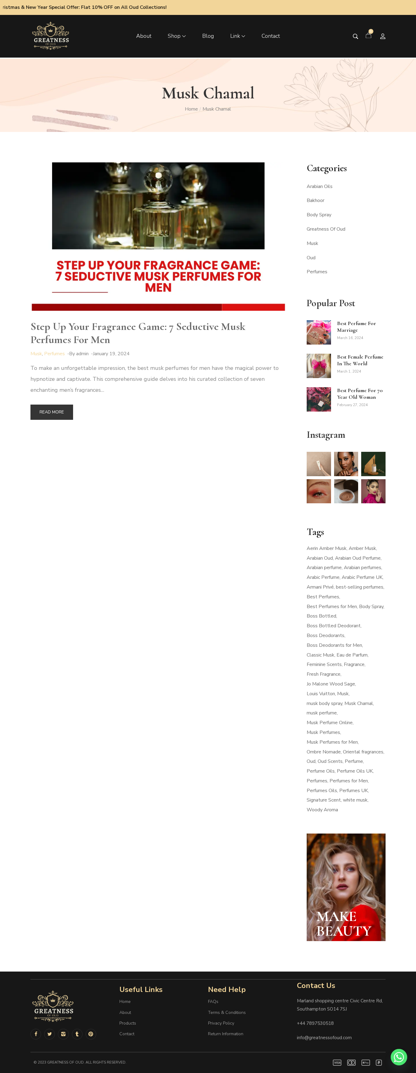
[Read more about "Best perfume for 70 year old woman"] (319, 399)
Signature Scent (324, 800)
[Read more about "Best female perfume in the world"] (319, 366)
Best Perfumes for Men (332, 606)
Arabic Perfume (323, 577)
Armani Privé (320, 587)
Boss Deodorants (325, 635)
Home (191, 109)
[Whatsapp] (399, 1057)
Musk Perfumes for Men (332, 742)
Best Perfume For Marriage (356, 326)
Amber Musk (362, 548)
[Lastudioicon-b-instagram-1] (63, 1034)
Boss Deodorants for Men (334, 645)
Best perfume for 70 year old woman (360, 393)
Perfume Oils (321, 771)
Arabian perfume (324, 567)
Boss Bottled (321, 616)
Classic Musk (320, 655)
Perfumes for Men (349, 780)
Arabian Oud (320, 558)
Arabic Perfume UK (362, 577)
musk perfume (322, 713)
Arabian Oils (320, 186)
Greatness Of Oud (326, 229)
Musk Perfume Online (330, 722)
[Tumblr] (77, 1034)
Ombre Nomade (324, 752)
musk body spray (324, 703)
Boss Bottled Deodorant (334, 625)
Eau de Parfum (352, 655)
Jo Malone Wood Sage (331, 684)
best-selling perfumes (359, 587)
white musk (355, 800)
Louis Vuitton (321, 693)
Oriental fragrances (363, 752)
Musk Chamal (358, 703)
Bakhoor (315, 200)
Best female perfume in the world (360, 360)
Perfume (354, 761)
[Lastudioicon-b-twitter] (49, 1034)
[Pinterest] (91, 1034)
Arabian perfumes (362, 567)
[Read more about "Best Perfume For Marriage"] (319, 332)
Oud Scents (330, 761)
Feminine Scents (324, 664)
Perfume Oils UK (355, 771)
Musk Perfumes (323, 732)
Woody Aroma (322, 809)
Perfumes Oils (322, 790)
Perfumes (54, 353)
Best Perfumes (323, 596)
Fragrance (354, 664)
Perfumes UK (353, 790)
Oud (311, 257)
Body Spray (319, 214)
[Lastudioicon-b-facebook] (35, 1034)
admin (82, 353)
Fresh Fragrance (323, 674)
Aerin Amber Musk (327, 548)
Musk (36, 353)
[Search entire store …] (355, 36)
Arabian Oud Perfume (358, 558)
